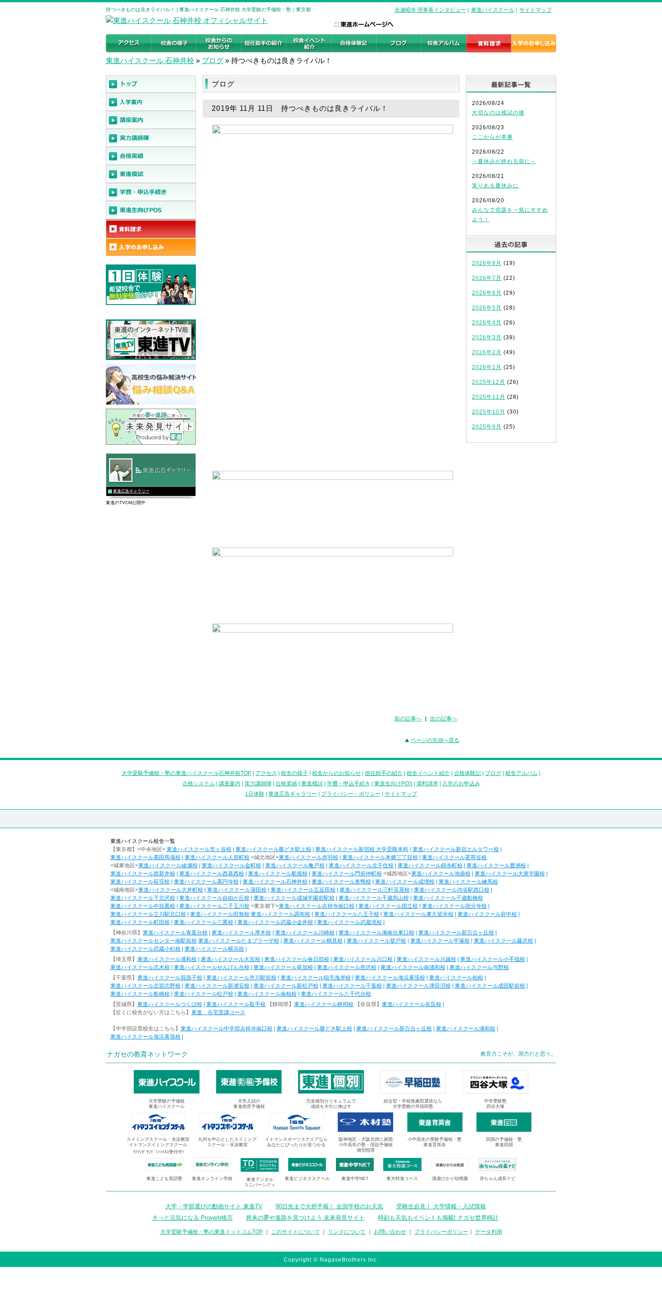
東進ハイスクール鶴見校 (313, 941)
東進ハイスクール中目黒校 (142, 906)
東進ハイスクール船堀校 (278, 873)
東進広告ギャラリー (131, 491)
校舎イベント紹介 (428, 773)
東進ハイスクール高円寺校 (206, 882)
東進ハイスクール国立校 (388, 906)
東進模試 (312, 783)
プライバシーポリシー (441, 1232)
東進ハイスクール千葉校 (352, 986)
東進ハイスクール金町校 (231, 865)
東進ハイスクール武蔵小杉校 (145, 949)
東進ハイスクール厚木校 (241, 932)
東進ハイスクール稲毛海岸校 (316, 978)
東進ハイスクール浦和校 (167, 959)
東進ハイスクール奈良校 (411, 1004)
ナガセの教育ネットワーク (147, 1054)
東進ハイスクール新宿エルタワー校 (456, 849)
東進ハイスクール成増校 (405, 882)
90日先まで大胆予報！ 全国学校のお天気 (329, 1206)
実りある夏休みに (495, 185)
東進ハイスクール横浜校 (214, 949)
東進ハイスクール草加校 (283, 967)
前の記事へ (408, 718)
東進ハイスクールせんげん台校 (211, 967)
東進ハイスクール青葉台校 (175, 932)
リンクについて (347, 1232)
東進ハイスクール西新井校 (142, 873)
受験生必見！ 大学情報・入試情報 (441, 1206)
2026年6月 (487, 293)
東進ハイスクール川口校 (363, 959)
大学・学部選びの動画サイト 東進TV (214, 1206)
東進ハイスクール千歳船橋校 (448, 898)
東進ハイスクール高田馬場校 (145, 857)
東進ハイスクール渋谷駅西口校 (452, 890)
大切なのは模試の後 (498, 112)
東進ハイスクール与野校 (479, 967)
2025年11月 (488, 397)
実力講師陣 (258, 783)
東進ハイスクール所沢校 (346, 967)
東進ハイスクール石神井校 (275, 882)
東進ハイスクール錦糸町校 (430, 865)
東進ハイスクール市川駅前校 (241, 978)
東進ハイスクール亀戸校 (295, 865)
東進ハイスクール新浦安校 (217, 986)
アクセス (266, 773)
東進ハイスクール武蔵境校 (349, 922)
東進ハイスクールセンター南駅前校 (153, 941)
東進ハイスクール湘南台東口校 (376, 932)
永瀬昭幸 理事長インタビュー (430, 10)
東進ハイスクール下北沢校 (142, 898)
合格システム (198, 783)
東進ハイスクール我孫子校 (169, 978)
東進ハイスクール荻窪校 (140, 882)
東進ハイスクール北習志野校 (145, 986)
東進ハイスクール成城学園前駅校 (294, 898)
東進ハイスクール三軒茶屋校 (375, 890)
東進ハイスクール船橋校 (140, 994)
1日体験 (254, 794)
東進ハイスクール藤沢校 (503, 941)
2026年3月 (487, 337)
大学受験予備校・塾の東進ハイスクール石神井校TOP (186, 773)
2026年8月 (487, 263)
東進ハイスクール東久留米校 (418, 914)
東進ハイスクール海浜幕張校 (390, 978)
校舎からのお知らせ (336, 773)
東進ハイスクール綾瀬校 (168, 865)
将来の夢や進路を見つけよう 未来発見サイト (305, 1217)
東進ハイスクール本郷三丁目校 (380, 857)
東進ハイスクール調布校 (280, 914)
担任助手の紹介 (384, 773)
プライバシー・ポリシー (351, 794)
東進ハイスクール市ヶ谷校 (199, 849)
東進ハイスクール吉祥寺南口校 (316, 906)
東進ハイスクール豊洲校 (496, 865)
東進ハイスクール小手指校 (492, 959)
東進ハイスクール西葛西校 (211, 873)
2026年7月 (487, 278)
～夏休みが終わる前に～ (504, 161)
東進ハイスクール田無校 (219, 914)
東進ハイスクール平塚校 (440, 941)
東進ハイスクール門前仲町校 (347, 873)
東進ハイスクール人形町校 (217, 857)
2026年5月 (487, 308)
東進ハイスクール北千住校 (361, 865)
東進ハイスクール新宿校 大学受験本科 (361, 849)
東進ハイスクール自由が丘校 (214, 898)
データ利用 (488, 1232)
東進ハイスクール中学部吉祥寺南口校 (226, 1028)
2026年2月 (487, 352)
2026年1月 (487, 367)
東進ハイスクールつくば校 (169, 1004)
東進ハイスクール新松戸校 (286, 986)
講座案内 (229, 783)
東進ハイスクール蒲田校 (237, 890)
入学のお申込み (461, 783)
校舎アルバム (521, 773)
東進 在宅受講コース (218, 1012)
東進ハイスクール (492, 10)
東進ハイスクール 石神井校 (150, 60)
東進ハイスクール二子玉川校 (214, 906)
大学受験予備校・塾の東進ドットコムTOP (211, 1232)
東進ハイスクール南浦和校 (413, 967)
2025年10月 (488, 412)
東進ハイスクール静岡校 (324, 1004)
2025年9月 (487, 427)
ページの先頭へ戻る (435, 740)
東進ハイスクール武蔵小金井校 (275, 922)
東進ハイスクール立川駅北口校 (148, 914)
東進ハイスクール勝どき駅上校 (273, 849)
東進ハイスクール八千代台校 (336, 994)
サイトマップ (535, 10)
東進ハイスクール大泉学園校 (510, 873)
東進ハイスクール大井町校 (170, 890)
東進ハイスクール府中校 (487, 914)
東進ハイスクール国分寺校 (454, 906)
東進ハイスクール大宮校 (230, 959)
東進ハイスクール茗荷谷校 (454, 857)
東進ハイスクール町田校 (140, 922)
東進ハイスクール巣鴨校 (341, 882)
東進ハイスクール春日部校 (296, 959)
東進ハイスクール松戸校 (203, 994)
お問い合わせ (390, 1232)
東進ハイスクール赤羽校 (308, 857)
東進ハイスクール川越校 (426, 959)
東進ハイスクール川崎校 (305, 932)
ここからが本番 (492, 137)
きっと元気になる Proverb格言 (192, 1217)
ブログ (212, 60)
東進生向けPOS (393, 783)
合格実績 (286, 783)
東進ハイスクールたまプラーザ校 (238, 941)
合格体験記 (467, 773)
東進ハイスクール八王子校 (346, 914)
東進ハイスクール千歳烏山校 (374, 898)
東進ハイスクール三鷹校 (203, 922)
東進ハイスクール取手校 (236, 1004)
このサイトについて (295, 1232)
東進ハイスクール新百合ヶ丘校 (456, 932)
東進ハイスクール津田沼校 (418, 986)
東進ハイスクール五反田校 (303, 890)
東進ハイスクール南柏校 (267, 994)
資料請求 (427, 783)
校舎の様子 (294, 773)
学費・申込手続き (348, 783)
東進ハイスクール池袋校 (441, 873)
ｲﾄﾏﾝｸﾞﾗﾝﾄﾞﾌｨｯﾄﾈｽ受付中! (158, 1151)
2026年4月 (487, 322)
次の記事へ (443, 718)
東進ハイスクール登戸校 (376, 941)
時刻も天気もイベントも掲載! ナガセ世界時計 (438, 1217)
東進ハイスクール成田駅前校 (490, 986)
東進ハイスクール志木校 (140, 967)
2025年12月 (488, 382)
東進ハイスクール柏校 (456, 978)
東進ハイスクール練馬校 (468, 882)
